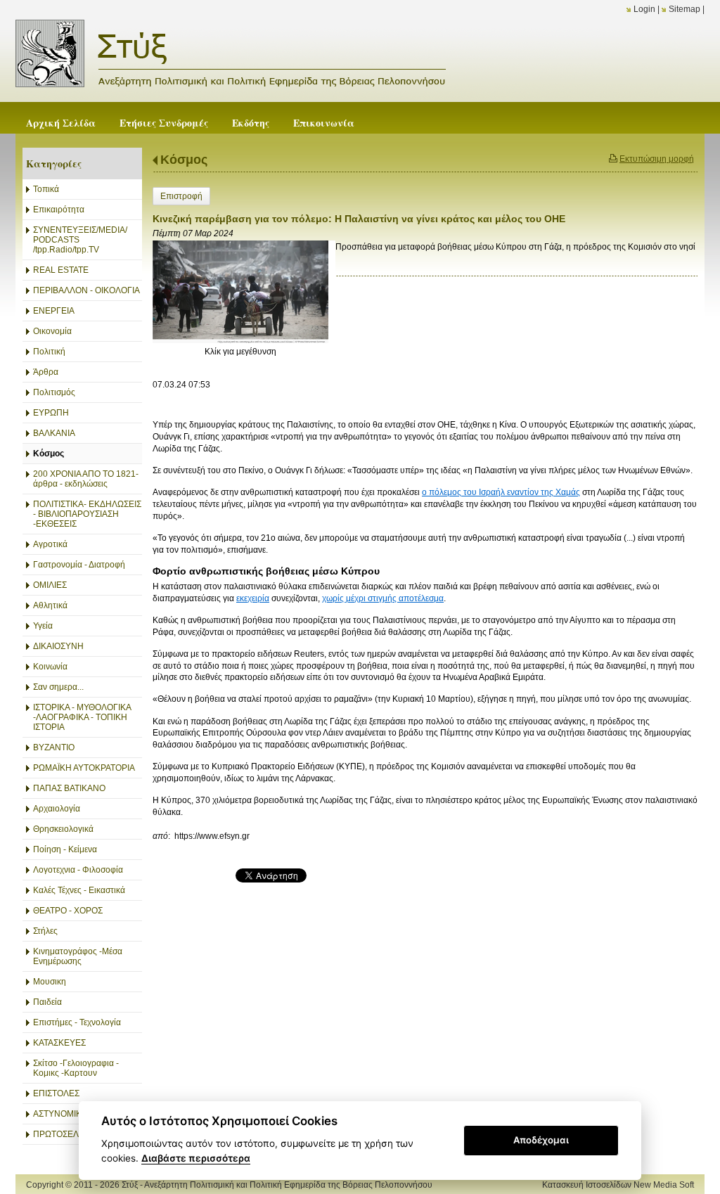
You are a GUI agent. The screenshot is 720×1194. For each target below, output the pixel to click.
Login (644, 9)
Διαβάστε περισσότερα (195, 1158)
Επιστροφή (181, 196)
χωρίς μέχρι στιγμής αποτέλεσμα (383, 598)
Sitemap (684, 9)
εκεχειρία (252, 598)
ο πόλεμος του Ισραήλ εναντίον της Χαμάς (501, 492)
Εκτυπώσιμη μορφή (656, 159)
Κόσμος (183, 160)
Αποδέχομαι (541, 1139)
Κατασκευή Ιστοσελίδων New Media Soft (618, 1185)
